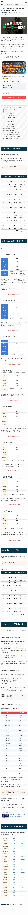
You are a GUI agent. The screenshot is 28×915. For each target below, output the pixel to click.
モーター (23, 838)
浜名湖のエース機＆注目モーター (11, 112)
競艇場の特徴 (5, 12)
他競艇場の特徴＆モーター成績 (11, 138)
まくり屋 (5, 807)
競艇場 (19, 12)
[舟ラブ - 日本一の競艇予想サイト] (4, 2)
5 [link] (23, 614)
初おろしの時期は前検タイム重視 (13, 136)
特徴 (14, 838)
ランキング (11, 12)
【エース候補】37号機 (10, 115)
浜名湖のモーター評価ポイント (11, 130)
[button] (7, 176)
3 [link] (21, 231)
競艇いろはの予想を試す (14, 97)
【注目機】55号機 (10, 126)
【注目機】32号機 (10, 124)
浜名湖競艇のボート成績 (9, 128)
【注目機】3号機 (9, 119)
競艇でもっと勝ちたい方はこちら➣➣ (14, 57)
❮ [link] (14, 231)
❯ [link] (25, 231)
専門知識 (15, 12)
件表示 (6, 173)
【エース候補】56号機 (10, 117)
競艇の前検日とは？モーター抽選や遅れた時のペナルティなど (17, 815)
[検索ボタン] (22, 2)
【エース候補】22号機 (10, 113)
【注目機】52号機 (10, 121)
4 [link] (23, 231)
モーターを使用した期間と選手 (12, 132)
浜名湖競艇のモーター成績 (10, 109)
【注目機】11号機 (10, 123)
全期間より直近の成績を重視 (12, 134)
